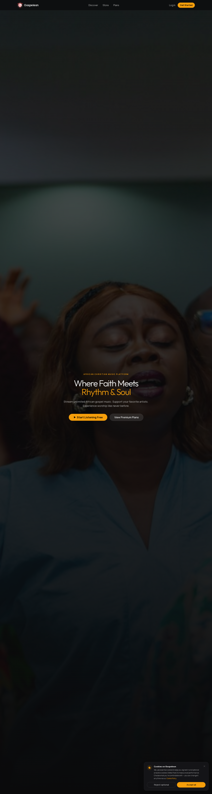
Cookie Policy (171, 778)
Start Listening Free (90, 417)
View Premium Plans (126, 417)
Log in (172, 5)
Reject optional (161, 784)
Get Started (186, 5)
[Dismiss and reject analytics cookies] (204, 766)
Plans (116, 5)
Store (106, 5)
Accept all (191, 784)
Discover (93, 5)
